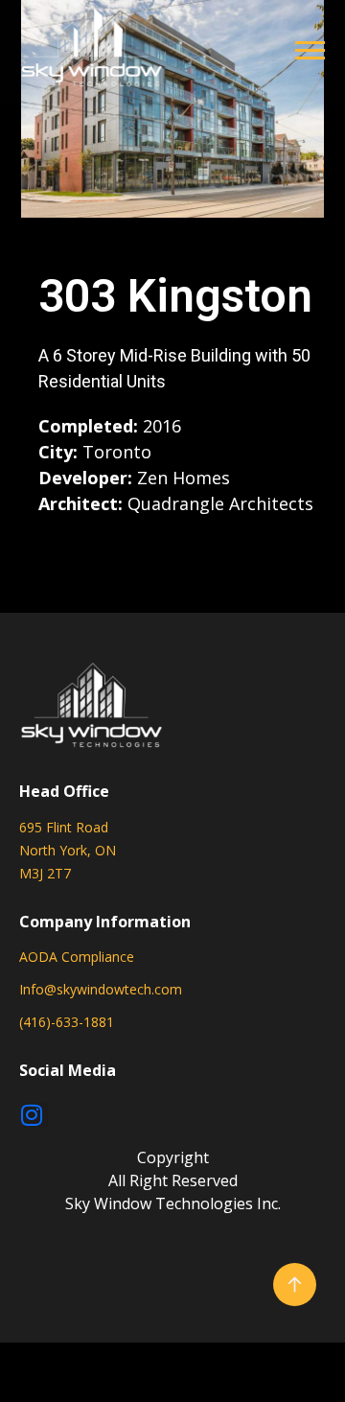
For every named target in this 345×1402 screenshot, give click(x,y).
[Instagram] (36, 1115)
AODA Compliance (76, 956)
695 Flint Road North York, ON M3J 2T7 (67, 850)
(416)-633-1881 (66, 1022)
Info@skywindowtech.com (100, 989)
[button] (310, 49)
